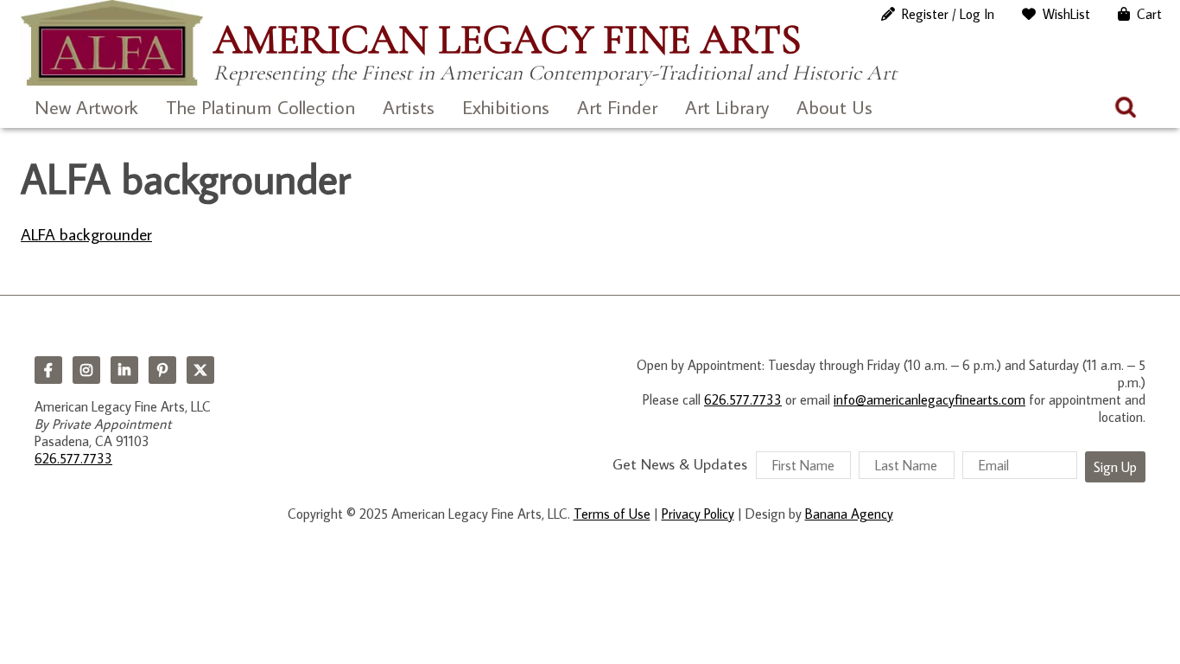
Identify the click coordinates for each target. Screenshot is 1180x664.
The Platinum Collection (260, 106)
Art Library (727, 106)
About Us (834, 106)
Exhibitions (505, 106)
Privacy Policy (698, 513)
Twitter (200, 370)
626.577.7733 (73, 458)
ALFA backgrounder (86, 234)
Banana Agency (849, 513)
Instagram (86, 370)
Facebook (48, 370)
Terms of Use (612, 513)
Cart (1149, 14)
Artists (409, 106)
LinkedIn (124, 370)
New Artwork (86, 106)
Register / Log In (948, 14)
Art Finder (617, 106)
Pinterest (162, 370)
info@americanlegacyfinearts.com (929, 399)
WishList (1066, 14)
